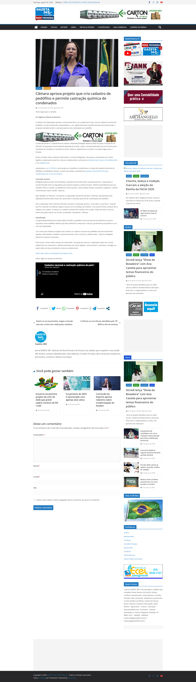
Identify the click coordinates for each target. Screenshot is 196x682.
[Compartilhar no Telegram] (98, 308)
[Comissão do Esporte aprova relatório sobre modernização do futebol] (107, 378)
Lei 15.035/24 (52, 168)
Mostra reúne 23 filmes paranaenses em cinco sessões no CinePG (149, 481)
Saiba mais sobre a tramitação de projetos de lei (54, 253)
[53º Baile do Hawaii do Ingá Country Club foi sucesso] (131, 215)
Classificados (104, 27)
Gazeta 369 (59, 108)
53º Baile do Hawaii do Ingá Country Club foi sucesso (148, 213)
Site (35, 488)
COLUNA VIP (144, 176)
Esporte (64, 27)
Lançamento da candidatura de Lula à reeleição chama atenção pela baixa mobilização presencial (149, 436)
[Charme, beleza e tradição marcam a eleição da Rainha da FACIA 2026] (143, 170)
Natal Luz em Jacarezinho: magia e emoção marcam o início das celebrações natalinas (54, 323)
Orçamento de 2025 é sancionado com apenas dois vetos (76, 396)
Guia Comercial (120, 27)
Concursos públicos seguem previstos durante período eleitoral (150, 452)
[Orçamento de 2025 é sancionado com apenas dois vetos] (77, 378)
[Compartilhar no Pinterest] (81, 308)
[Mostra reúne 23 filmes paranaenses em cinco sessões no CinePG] (131, 483)
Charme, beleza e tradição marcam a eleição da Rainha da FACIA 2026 (143, 185)
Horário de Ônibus (138, 27)
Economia (144, 255)
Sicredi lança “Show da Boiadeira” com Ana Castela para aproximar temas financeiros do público (141, 268)
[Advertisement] (143, 141)
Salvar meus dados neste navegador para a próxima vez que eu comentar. (68, 500)
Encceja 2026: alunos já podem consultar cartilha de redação (150, 467)
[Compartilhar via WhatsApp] (68, 308)
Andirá (129, 176)
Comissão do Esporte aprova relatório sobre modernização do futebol (105, 399)
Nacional (47, 88)
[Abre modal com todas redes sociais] (108, 308)
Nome (36, 466)
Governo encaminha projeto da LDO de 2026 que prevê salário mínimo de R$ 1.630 (47, 399)
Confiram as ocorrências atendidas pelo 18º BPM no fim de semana (99, 323)
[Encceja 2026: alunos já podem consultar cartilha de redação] (131, 469)
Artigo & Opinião (87, 27)
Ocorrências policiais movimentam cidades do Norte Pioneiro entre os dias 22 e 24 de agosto (82, 3)
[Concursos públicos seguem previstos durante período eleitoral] (131, 454)
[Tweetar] (56, 308)
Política (39, 88)
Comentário (39, 435)
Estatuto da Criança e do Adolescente (103, 160)
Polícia (54, 27)
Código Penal (44, 163)
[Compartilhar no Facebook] (42, 308)
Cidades (44, 27)
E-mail (36, 477)
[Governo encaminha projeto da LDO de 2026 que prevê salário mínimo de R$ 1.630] (46, 378)
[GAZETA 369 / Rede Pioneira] (36, 27)
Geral (73, 27)
